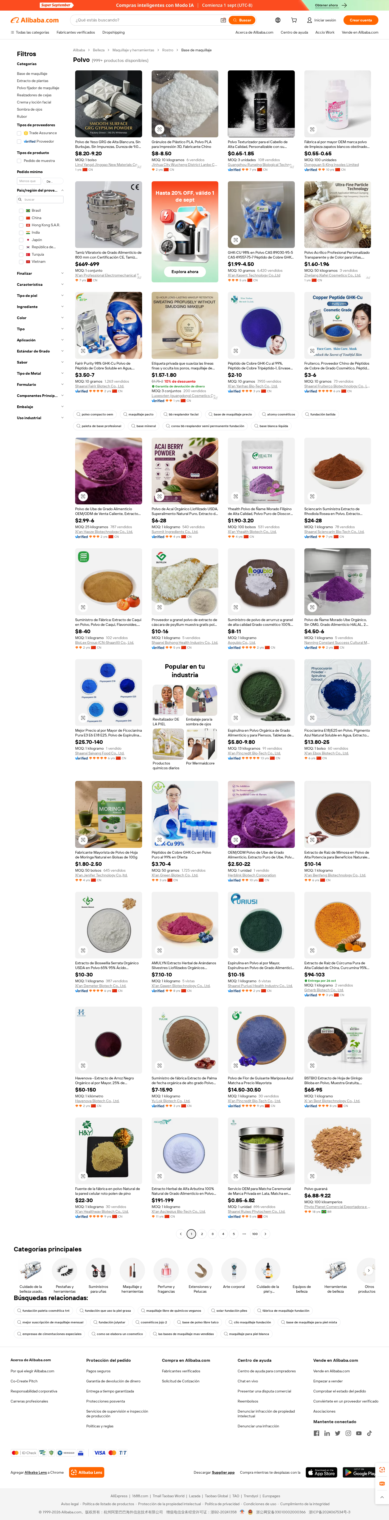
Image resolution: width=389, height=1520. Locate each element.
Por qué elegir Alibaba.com (32, 1371)
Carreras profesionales (29, 1401)
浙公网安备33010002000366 (281, 1512)
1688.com (140, 1496)
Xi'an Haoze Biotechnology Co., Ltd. (104, 532)
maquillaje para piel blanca (249, 1334)
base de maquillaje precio (233, 414)
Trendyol (251, 1496)
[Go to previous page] (181, 1234)
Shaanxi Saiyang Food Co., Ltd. (99, 753)
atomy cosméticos (281, 414)
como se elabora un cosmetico (120, 1334)
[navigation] (40, 642)
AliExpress (119, 1496)
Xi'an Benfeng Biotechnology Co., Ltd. (335, 875)
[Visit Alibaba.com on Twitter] (337, 1433)
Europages (271, 1496)
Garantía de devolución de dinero (113, 1381)
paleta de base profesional (101, 426)
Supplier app (223, 1472)
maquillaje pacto (141, 414)
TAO (235, 1496)
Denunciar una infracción (258, 1426)
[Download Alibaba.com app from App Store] (321, 1472)
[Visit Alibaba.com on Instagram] (348, 1433)
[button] (223, 20)
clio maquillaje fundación (252, 1322)
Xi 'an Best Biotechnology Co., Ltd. (332, 1101)
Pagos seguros (98, 1371)
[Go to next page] (265, 1234)
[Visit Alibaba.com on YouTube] (359, 1433)
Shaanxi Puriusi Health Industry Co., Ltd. (260, 986)
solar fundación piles (231, 1311)
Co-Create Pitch (24, 1381)
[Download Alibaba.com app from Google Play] (360, 1472)
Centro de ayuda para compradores (267, 1371)
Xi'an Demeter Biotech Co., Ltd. (100, 986)
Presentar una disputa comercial (264, 1391)
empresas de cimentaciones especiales (52, 1334)
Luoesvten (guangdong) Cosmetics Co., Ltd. (185, 395)
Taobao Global (216, 1496)
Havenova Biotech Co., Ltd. (97, 1101)
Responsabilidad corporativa (34, 1391)
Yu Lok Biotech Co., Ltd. (171, 1101)
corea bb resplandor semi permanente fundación (207, 426)
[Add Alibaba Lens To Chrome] (86, 1472)
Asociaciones (324, 1411)
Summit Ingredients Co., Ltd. (175, 532)
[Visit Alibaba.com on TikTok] (369, 1433)
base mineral (146, 426)
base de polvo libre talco (200, 1322)
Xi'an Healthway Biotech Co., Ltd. (102, 1211)
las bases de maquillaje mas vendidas (186, 1334)
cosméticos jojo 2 (154, 1322)
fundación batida (323, 414)
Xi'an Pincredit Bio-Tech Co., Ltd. (254, 753)
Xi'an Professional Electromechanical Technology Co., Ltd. (108, 275)
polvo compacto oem (97, 414)
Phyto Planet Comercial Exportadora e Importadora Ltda (337, 1207)
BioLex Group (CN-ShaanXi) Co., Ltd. (104, 642)
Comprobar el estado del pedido (339, 1391)
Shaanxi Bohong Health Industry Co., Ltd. (185, 642)
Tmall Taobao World (168, 1496)
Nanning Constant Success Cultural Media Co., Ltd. (337, 642)
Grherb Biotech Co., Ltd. (324, 990)
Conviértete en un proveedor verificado (345, 1401)
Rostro (167, 50)
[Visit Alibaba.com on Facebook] (316, 1433)
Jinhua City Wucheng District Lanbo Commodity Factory (185, 164)
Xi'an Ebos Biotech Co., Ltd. (326, 753)
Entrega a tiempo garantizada (110, 1391)
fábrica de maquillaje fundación (286, 1311)
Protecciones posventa (105, 1401)
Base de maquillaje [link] (196, 50)
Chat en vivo (248, 1381)
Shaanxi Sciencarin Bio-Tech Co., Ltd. (334, 532)
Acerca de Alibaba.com (31, 1360)
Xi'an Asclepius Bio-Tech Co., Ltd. (179, 1211)
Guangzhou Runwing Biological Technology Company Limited (261, 164)
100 (255, 1234)
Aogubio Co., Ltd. (242, 642)
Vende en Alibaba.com (331, 1371)
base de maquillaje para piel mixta (311, 1322)
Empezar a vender (328, 1381)
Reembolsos (248, 1401)
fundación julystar (112, 1322)
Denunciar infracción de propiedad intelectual (266, 1413)
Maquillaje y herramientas (133, 50)
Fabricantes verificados (181, 1371)
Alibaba (79, 50)
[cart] (295, 21)
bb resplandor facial (183, 414)
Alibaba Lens (36, 1472)
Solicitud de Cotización (181, 1381)
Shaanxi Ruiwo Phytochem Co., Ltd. (256, 1211)
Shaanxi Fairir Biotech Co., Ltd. (99, 386)
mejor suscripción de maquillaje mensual (52, 1322)
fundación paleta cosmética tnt (46, 1311)
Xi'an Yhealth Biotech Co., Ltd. (252, 532)
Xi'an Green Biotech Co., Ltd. (175, 875)
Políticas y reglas (100, 1426)
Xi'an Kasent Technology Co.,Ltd (254, 275)
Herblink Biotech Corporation (252, 875)
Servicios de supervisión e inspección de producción (117, 1413)
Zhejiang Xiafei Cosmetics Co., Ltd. (332, 275)
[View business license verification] (242, 1512)
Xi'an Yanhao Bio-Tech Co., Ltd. (253, 386)
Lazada (194, 1496)
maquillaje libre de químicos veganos (173, 1311)
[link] (382, 1470)
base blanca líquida (274, 426)
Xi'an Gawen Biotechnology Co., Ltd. (181, 986)
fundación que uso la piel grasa (108, 1311)
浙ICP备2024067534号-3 (329, 1512)
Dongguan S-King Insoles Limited (331, 164)
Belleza (99, 50)
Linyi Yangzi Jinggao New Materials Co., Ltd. (108, 164)
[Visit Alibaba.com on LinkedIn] (327, 1433)
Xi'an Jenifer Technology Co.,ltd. (101, 875)
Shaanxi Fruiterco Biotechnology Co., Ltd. (337, 386)
